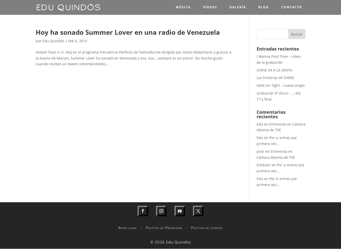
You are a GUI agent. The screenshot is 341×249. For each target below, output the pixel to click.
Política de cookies (207, 227)
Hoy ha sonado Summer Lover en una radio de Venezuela (128, 32)
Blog (263, 7)
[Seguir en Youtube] (179, 211)
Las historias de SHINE (275, 77)
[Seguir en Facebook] (143, 211)
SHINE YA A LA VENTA (274, 70)
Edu (260, 124)
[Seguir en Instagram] (161, 211)
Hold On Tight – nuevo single (281, 85)
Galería (238, 7)
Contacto (291, 7)
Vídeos (210, 7)
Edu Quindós (53, 40)
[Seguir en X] (198, 211)
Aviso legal (127, 227)
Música (183, 7)
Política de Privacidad (164, 227)
